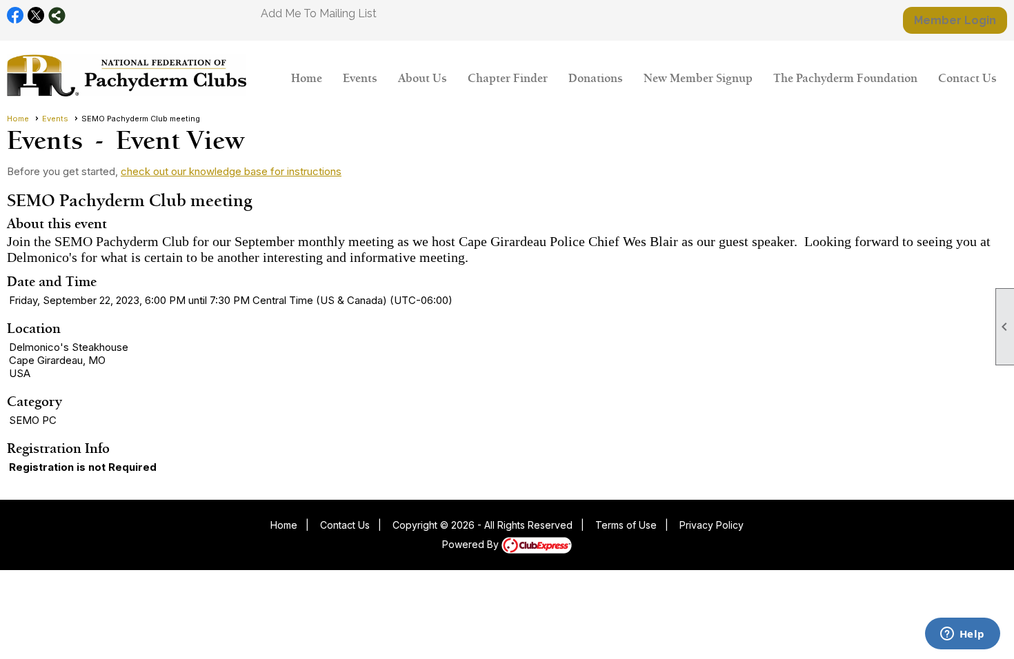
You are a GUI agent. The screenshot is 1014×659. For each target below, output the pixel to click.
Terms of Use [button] (626, 525)
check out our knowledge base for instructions (231, 171)
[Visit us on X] (36, 15)
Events (360, 78)
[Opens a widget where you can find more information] (962, 635)
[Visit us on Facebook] (15, 15)
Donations (595, 78)
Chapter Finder (508, 78)
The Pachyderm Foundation (845, 78)
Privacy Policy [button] (711, 525)
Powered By (471, 544)
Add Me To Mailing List (319, 13)
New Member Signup (698, 78)
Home (306, 78)
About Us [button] (422, 78)
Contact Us (967, 78)
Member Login (955, 20)
